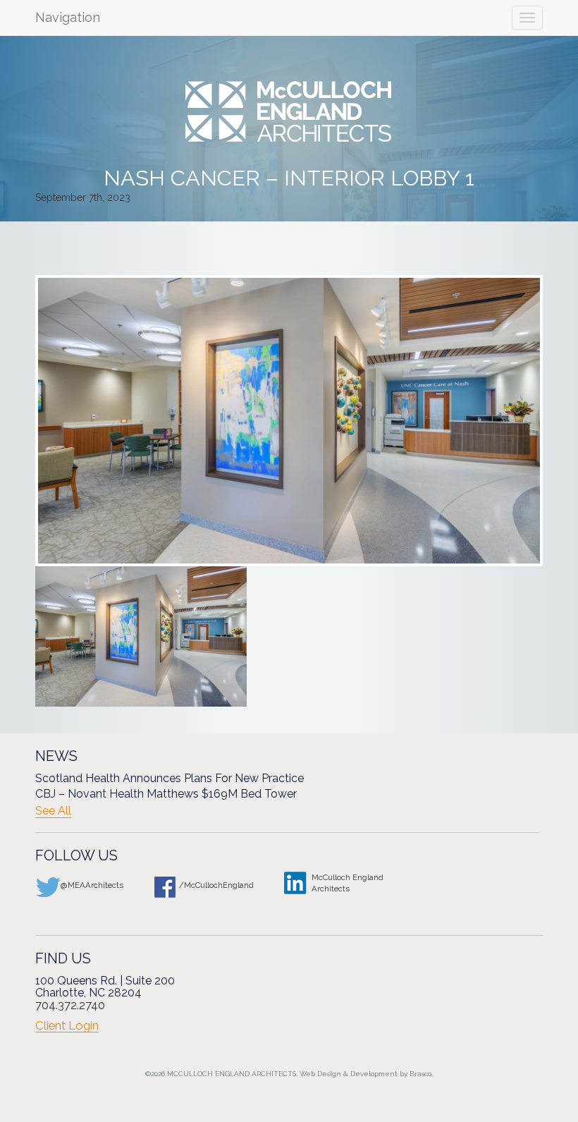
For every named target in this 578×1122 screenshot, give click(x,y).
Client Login (67, 1025)
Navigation (67, 17)
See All (53, 811)
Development (374, 1074)
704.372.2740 (70, 1005)
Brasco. (421, 1074)
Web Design (320, 1074)
